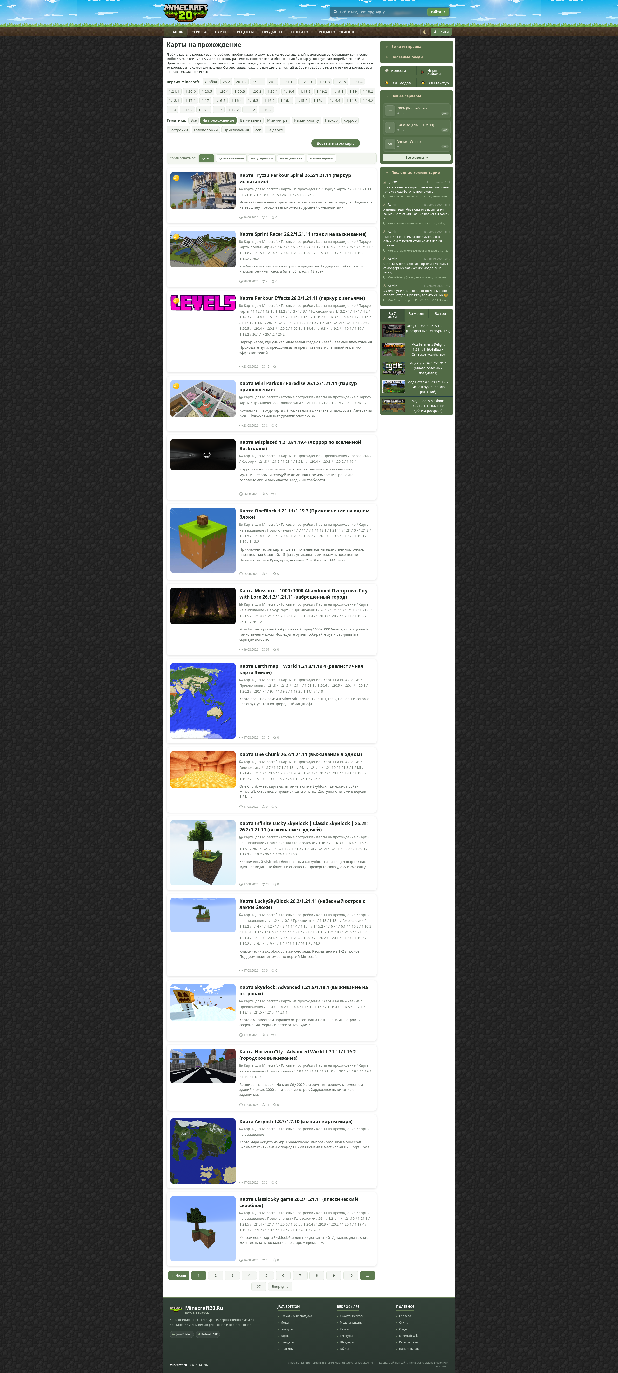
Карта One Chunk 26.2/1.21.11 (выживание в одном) (300, 754)
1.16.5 (220, 100)
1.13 (218, 109)
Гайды (344, 1349)
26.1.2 (241, 81)
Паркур (331, 120)
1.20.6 (190, 91)
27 (259, 1286)
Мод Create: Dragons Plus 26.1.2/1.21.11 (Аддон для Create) (418, 300)
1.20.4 (223, 91)
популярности (262, 158)
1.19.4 (289, 91)
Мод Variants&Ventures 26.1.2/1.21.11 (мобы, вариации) (418, 223)
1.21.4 (357, 81)
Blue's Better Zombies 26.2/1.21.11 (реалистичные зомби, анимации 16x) (418, 196)
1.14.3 (351, 100)
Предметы (272, 31)
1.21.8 (324, 81)
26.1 (272, 81)
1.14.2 (368, 100)
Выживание (250, 120)
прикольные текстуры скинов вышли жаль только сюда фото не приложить (416, 189)
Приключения (236, 129)
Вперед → (280, 1286)
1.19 (353, 91)
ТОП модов (401, 82)
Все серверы (415, 157)
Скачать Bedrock (351, 1316)
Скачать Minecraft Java (296, 1316)
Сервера (199, 31)
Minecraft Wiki (408, 1336)
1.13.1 (203, 109)
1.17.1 (190, 100)
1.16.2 (269, 100)
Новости (398, 70)
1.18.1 (174, 100)
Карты (285, 1336)
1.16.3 (253, 100)
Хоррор (350, 120)
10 (351, 1275)
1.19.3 (305, 91)
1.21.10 (307, 81)
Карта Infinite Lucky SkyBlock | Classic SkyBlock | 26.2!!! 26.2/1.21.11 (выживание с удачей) (303, 826)
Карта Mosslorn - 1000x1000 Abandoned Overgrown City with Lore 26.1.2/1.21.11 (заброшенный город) (303, 594)
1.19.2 (321, 91)
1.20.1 (272, 91)
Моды (285, 1322)
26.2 (226, 81)
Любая (211, 81)
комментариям (321, 158)
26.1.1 (257, 81)
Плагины (287, 1349)
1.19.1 (338, 91)
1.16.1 (286, 100)
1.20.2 (256, 91)
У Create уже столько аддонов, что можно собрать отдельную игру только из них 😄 (415, 292)
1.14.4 (335, 100)
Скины (222, 31)
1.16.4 (236, 100)
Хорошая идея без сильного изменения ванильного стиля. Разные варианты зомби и (416, 213)
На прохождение (218, 120)
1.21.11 (288, 81)
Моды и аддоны (351, 1322)
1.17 (205, 100)
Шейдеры (287, 1342)
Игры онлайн (434, 72)
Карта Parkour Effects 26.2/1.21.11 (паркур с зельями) (302, 298)
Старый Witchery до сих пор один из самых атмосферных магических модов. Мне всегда (415, 267)
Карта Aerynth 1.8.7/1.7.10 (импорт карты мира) (295, 1121)
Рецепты (245, 31)
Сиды (403, 1329)
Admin (392, 205)
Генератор (300, 31)
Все (193, 120)
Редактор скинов (336, 31)
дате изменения (231, 158)
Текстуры (287, 1329)
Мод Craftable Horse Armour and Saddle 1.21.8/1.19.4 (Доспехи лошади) (418, 250)
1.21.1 (174, 91)
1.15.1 (318, 100)
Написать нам (409, 1349)
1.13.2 (187, 109)
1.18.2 (368, 91)
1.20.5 (207, 91)
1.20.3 (239, 91)
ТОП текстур (438, 82)
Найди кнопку (306, 120)
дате (205, 158)
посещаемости (291, 158)
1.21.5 (341, 81)
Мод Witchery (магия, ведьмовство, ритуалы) (416, 277)
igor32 (392, 182)
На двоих (275, 129)
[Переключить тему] (424, 32)
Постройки (178, 129)
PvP (258, 129)
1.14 (172, 109)
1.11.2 (250, 109)
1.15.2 (302, 100)
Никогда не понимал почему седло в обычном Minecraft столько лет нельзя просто (412, 240)
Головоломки (206, 129)
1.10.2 (266, 109)
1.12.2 (233, 109)
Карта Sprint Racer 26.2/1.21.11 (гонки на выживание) (302, 234)
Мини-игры (277, 120)
